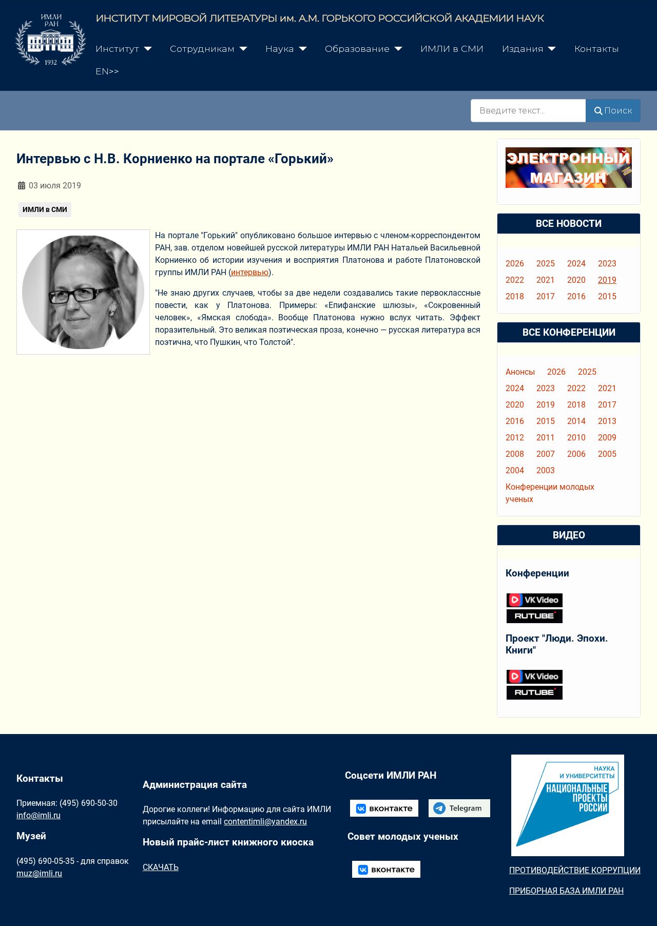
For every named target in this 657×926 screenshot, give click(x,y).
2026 (515, 263)
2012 (515, 437)
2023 (607, 263)
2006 (576, 454)
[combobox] (528, 110)
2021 (545, 280)
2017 (545, 296)
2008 (515, 454)
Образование (357, 48)
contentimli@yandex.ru (265, 821)
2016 (576, 296)
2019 (607, 280)
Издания (523, 48)
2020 (576, 280)
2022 (515, 280)
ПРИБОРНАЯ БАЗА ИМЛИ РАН (566, 891)
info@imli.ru (38, 815)
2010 (576, 437)
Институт (117, 48)
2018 (515, 296)
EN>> (107, 71)
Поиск (618, 110)
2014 (576, 421)
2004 (515, 470)
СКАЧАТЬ (161, 867)
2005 (607, 454)
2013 (607, 421)
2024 (576, 263)
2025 (545, 263)
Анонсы (520, 372)
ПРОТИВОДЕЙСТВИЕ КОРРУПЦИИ (575, 870)
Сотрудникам (202, 48)
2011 (545, 437)
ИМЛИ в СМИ (452, 48)
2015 (607, 296)
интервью (249, 272)
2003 (545, 470)
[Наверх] (639, 907)
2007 (545, 454)
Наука (279, 48)
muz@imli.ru (39, 873)
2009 (607, 437)
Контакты (596, 48)
